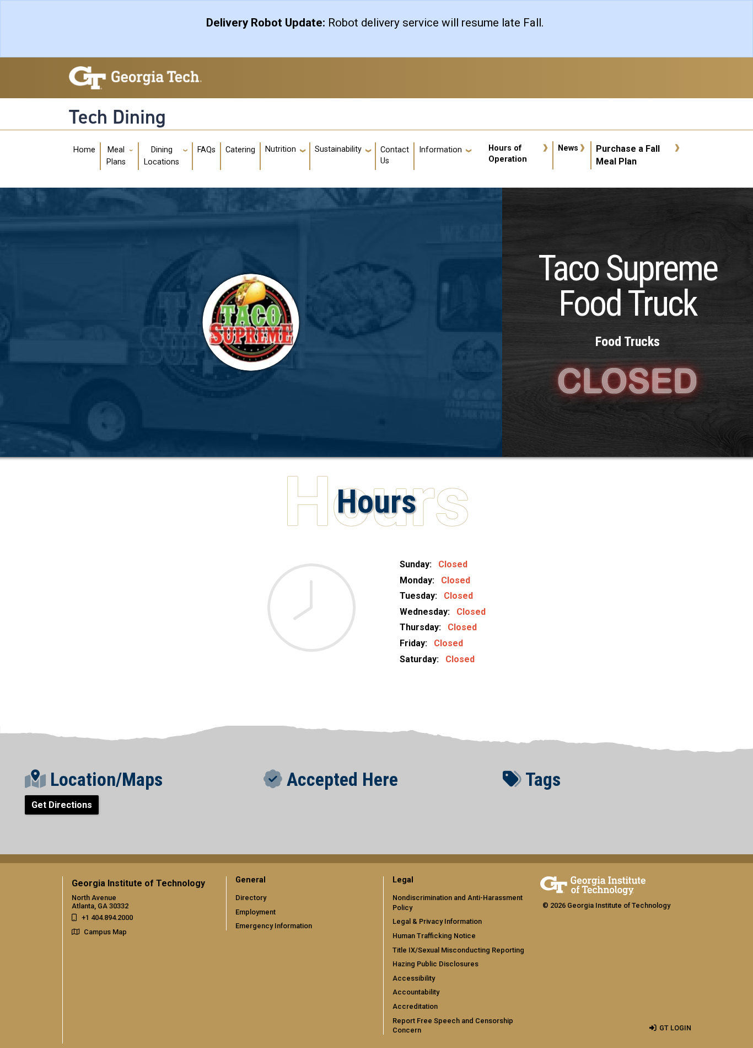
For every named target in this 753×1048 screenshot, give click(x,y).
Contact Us (394, 155)
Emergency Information (273, 926)
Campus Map (105, 932)
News (568, 148)
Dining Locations (161, 156)
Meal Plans (116, 156)
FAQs (206, 150)
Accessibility (413, 978)
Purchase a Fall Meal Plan (628, 154)
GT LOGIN (675, 1028)
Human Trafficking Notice (434, 936)
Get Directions (61, 805)
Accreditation (415, 1006)
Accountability (415, 992)
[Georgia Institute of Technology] (135, 73)
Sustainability (338, 149)
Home (84, 150)
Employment (255, 912)
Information (440, 150)
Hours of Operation (507, 153)
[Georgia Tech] (593, 884)
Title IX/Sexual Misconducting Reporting (458, 950)
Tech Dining (117, 117)
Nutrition (280, 149)
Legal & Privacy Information (437, 921)
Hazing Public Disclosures (435, 964)
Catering (240, 150)
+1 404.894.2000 (107, 917)
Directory (250, 897)
